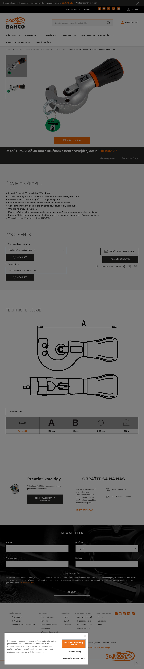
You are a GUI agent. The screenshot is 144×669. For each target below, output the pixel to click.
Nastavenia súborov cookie (74, 658)
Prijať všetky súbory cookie (73, 643)
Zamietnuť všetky (73, 651)
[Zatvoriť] (85, 636)
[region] (46, 649)
